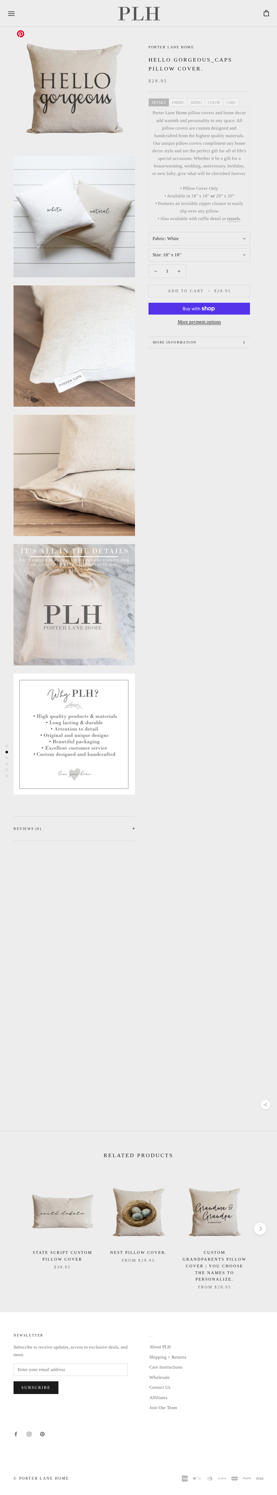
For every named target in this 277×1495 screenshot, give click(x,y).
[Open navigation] (11, 13)
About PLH (160, 1346)
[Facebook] (16, 1434)
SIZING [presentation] (196, 102)
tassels (233, 218)
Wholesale (159, 1377)
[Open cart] (266, 13)
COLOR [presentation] (214, 102)
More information (174, 342)
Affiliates (158, 1397)
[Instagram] (29, 1434)
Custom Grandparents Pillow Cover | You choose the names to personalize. (214, 1265)
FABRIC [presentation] (178, 102)
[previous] (17, 1229)
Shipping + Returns (167, 1357)
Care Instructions (165, 1367)
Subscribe (36, 1387)
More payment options (199, 321)
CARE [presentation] (231, 102)
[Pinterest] (42, 1434)
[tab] (159, 102)
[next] (260, 1229)
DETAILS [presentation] (159, 102)
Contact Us (159, 1387)
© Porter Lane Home (41, 1478)
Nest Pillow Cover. (138, 1252)
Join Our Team (163, 1407)
